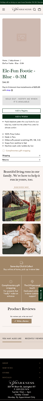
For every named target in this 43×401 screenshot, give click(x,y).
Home (4, 60)
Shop (5, 363)
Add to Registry (21, 110)
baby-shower (14, 60)
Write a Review (24, 321)
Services (7, 368)
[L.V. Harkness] (21, 9)
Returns (5, 159)
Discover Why (21, 187)
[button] (34, 9)
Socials (6, 377)
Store (5, 372)
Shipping (6, 155)
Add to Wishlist (21, 116)
